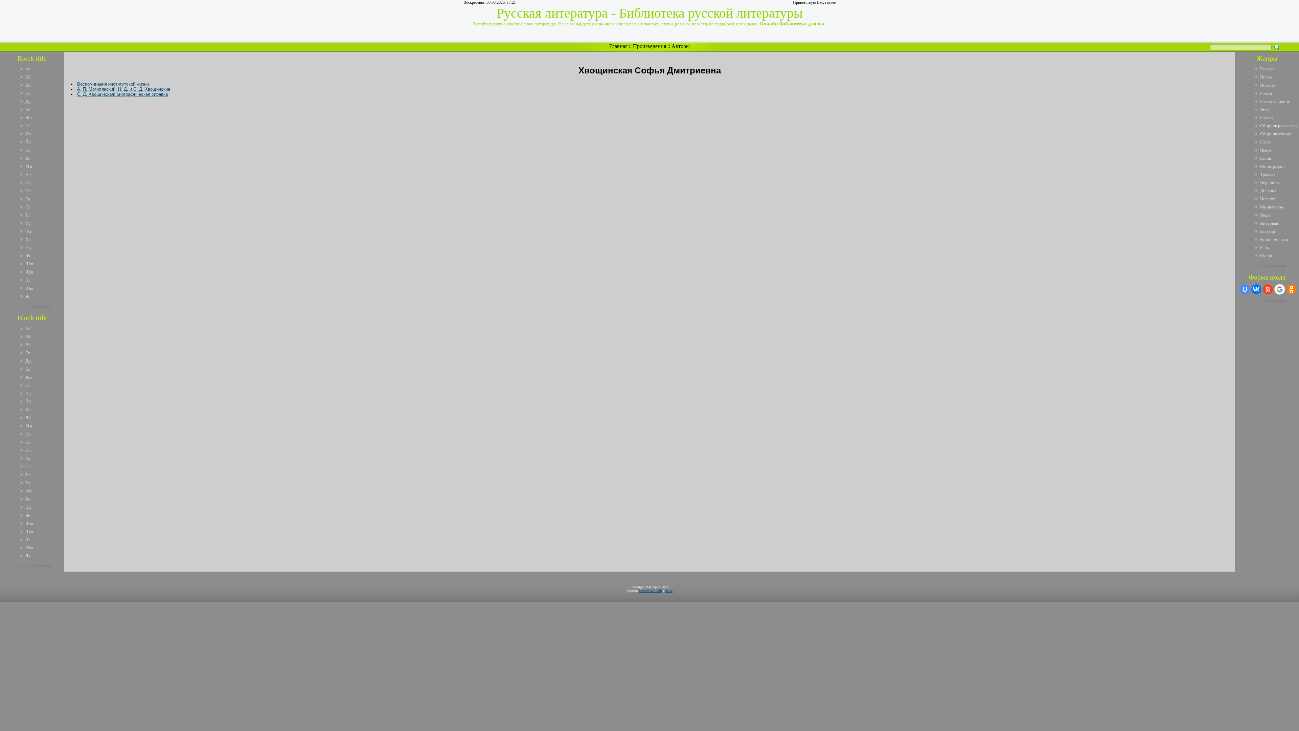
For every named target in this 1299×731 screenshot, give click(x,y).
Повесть (1268, 85)
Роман (1266, 93)
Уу (28, 223)
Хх (28, 239)
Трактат (1267, 174)
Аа (27, 68)
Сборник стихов (1275, 133)
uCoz (669, 591)
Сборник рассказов (1278, 125)
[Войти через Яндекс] (1268, 289)
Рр (27, 198)
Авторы (680, 46)
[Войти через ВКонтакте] (1256, 289)
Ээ (27, 280)
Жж (28, 117)
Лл (27, 158)
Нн (28, 174)
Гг (27, 93)
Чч (27, 255)
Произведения (649, 46)
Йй (28, 142)
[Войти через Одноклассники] (1291, 289)
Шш (29, 263)
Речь (1264, 247)
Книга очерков (1274, 239)
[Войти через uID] (1245, 289)
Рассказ (1267, 68)
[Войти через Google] (1279, 289)
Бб (27, 77)
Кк (27, 150)
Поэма (1266, 77)
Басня (1265, 158)
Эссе (1264, 109)
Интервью (1269, 223)
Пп (28, 190)
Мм (28, 166)
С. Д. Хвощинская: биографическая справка (122, 94)
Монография (1272, 166)
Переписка (1270, 182)
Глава (1265, 142)
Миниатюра (1271, 206)
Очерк (1266, 255)
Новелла (1268, 198)
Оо (28, 182)
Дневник (1268, 190)
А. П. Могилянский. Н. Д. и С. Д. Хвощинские (123, 89)
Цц (28, 247)
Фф (28, 231)
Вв (27, 85)
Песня (1266, 215)
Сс (27, 206)
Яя (27, 296)
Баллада (1267, 231)
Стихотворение (1275, 101)
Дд (28, 101)
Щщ (29, 271)
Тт (27, 215)
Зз (27, 125)
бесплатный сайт (650, 591)
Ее (27, 109)
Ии (28, 133)
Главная (618, 46)
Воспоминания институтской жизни (113, 84)
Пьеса (1265, 150)
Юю (29, 288)
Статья (1266, 117)
